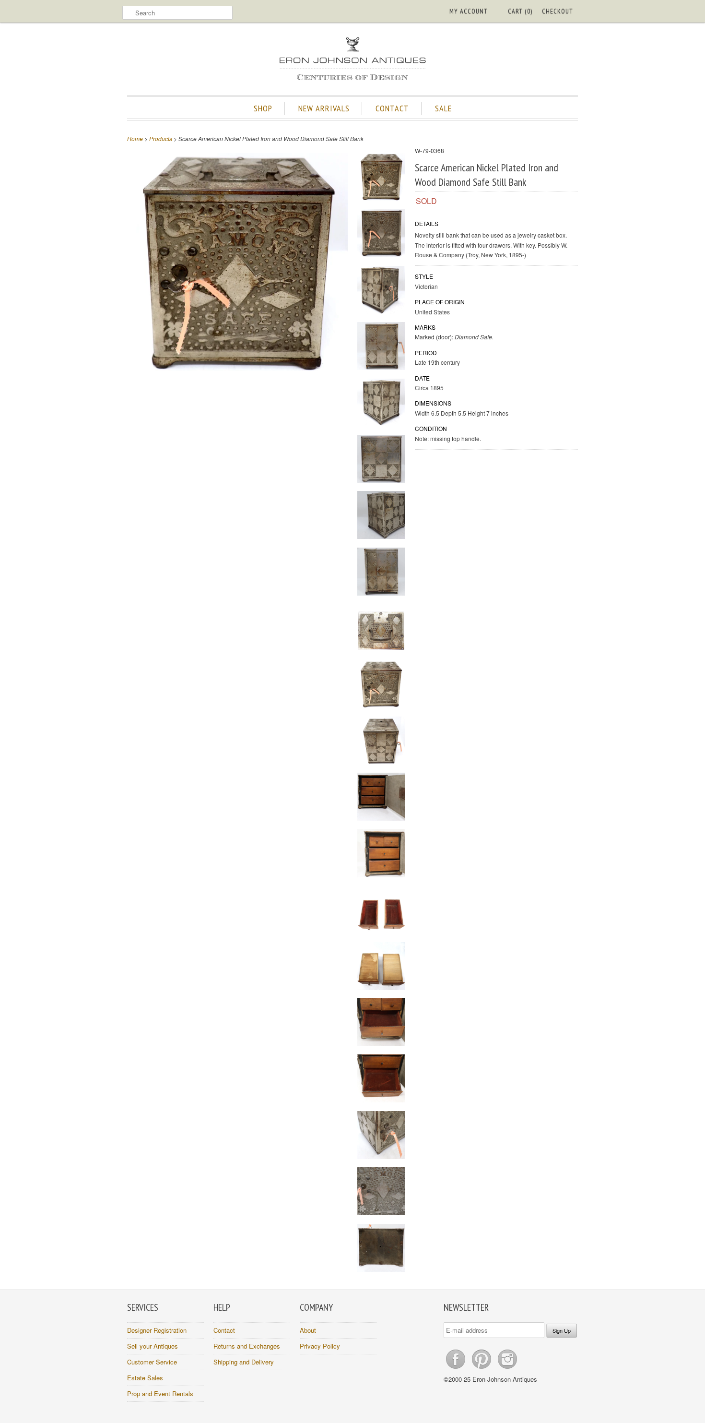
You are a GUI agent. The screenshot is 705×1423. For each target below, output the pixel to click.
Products (160, 138)
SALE (443, 108)
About (308, 1330)
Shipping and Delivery (243, 1361)
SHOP (263, 108)
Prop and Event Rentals (160, 1393)
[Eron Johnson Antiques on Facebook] (457, 1368)
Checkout (557, 11)
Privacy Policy (320, 1346)
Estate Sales (145, 1377)
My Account (468, 11)
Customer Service (152, 1361)
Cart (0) (520, 11)
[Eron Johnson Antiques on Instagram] (507, 1368)
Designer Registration (157, 1330)
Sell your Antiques (152, 1346)
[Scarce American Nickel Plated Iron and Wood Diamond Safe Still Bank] (381, 178)
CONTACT (392, 108)
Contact (224, 1330)
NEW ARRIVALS (324, 108)
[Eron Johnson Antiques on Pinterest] (482, 1368)
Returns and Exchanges (246, 1346)
